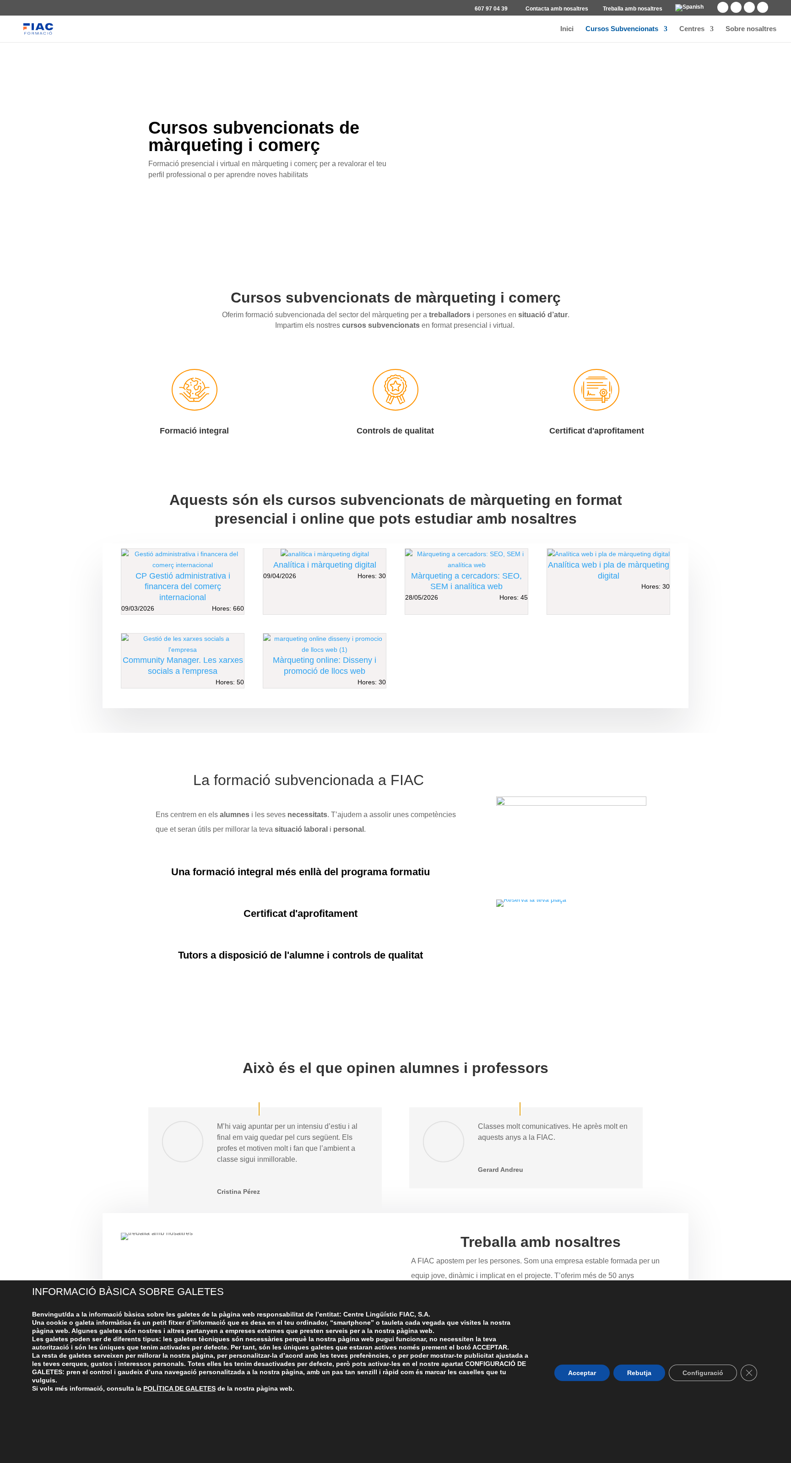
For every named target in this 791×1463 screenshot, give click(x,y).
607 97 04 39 (491, 9)
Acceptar (582, 1372)
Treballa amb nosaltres (632, 9)
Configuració (703, 1372)
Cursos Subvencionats (621, 29)
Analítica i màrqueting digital (324, 564)
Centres (691, 29)
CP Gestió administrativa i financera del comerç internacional (182, 586)
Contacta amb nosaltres (557, 9)
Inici (567, 29)
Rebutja (639, 1372)
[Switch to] (689, 10)
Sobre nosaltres (751, 29)
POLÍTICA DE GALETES (179, 1388)
